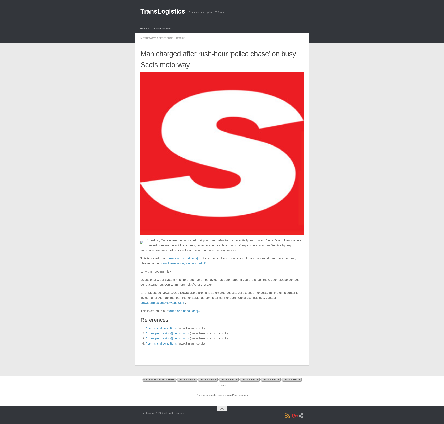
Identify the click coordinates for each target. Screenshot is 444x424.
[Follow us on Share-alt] (301, 415)
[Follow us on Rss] (287, 415)
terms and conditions (182, 258)
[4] (199, 311)
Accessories (187, 379)
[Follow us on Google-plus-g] (294, 415)
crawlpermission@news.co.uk (182, 263)
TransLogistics (162, 11)
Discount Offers (162, 28)
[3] (183, 302)
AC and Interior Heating (159, 379)
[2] (204, 263)
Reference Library (172, 38)
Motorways (148, 38)
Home (143, 28)
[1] (199, 258)
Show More (222, 386)
